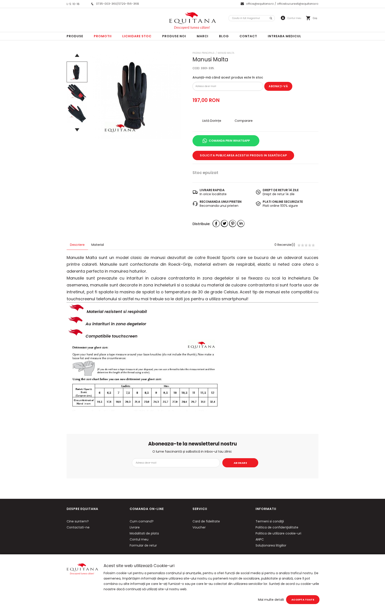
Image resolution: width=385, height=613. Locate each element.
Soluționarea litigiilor (271, 545)
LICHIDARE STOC (137, 36)
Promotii (103, 36)
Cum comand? (142, 521)
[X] (224, 223)
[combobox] (252, 18)
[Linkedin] (240, 223)
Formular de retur (143, 545)
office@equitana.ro (260, 4)
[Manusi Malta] (77, 72)
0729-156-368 (128, 4)
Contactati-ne (78, 527)
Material (97, 244)
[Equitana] (192, 20)
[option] (135, 95)
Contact (248, 36)
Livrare (135, 527)
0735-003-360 (106, 4)
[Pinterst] (232, 223)
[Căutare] (271, 18)
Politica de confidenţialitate (277, 527)
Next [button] (77, 130)
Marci (202, 36)
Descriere (77, 244)
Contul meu (139, 539)
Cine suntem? (78, 521)
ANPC (260, 539)
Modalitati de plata (144, 533)
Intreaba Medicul (284, 36)
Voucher (199, 527)
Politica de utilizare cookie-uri (278, 533)
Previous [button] (77, 55)
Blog (224, 36)
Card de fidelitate (206, 521)
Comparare (244, 120)
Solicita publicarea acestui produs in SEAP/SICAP (243, 155)
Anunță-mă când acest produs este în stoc (227, 77)
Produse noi (174, 36)
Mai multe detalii (271, 599)
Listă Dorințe (211, 120)
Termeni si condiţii (270, 521)
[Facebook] (216, 223)
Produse (75, 36)
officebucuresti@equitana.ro (297, 4)
